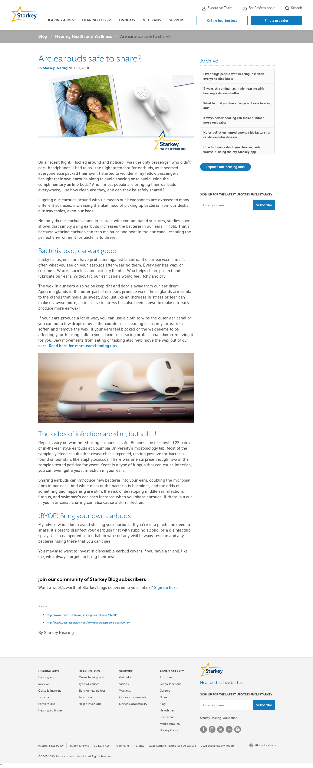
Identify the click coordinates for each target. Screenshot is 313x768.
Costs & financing (50, 690)
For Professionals (261, 8)
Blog (42, 36)
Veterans (152, 20)
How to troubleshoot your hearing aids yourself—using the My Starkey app (231, 149)
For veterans (46, 703)
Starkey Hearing (55, 68)
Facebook (203, 729)
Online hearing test (222, 20)
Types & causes (89, 684)
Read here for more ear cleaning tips (83, 345)
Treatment (86, 697)
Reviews (43, 684)
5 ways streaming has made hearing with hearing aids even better (233, 90)
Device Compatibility (133, 703)
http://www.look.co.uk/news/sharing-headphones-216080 (82, 615)
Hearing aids (46, 677)
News (163, 697)
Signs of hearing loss (92, 690)
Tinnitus (127, 20)
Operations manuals (132, 697)
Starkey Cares (169, 730)
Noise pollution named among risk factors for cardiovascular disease (237, 134)
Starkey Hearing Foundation (218, 718)
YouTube (220, 729)
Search (296, 8)
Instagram (212, 729)
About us (166, 677)
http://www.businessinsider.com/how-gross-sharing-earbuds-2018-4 (89, 622)
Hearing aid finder (50, 710)
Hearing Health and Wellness (83, 36)
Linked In (229, 729)
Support (177, 20)
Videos (124, 684)
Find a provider (277, 20)
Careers (165, 690)
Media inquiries (170, 723)
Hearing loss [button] (95, 20)
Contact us (167, 717)
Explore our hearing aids (225, 167)
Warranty (125, 690)
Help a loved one (90, 703)
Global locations (170, 684)
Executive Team (220, 8)
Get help (125, 677)
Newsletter (167, 710)
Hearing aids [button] (58, 20)
